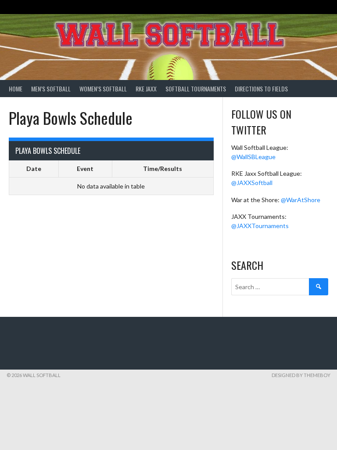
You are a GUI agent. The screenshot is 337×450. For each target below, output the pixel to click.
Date (33, 168)
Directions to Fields (261, 88)
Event (85, 168)
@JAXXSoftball (251, 182)
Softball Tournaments (195, 88)
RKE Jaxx (146, 88)
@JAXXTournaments (260, 225)
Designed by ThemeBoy (301, 375)
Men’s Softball (51, 88)
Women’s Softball (103, 88)
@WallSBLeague (253, 156)
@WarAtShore (300, 199)
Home (15, 88)
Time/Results (162, 168)
